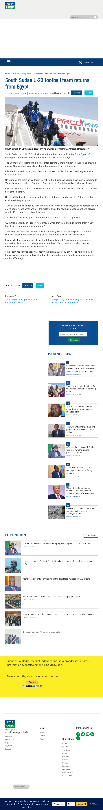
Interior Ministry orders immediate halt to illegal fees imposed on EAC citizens (56, 579)
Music (64, 753)
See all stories (90, 535)
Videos (65, 759)
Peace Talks (67, 775)
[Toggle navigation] (8, 61)
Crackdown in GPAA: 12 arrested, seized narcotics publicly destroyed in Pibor (80, 511)
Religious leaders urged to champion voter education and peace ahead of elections (59, 614)
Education (66, 769)
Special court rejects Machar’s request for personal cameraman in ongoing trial (80, 409)
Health (65, 763)
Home (17, 74)
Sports (28, 74)
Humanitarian (67, 772)
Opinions (66, 750)
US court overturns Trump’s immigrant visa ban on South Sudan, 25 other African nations (80, 491)
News (23, 74)
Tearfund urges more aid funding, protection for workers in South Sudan (80, 429)
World (42, 739)
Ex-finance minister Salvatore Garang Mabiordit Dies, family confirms (79, 470)
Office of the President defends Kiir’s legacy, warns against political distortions (80, 450)
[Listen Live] (80, 62)
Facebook (77, 93)
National (43, 732)
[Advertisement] (51, 39)
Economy (66, 766)
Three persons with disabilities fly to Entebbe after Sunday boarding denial (81, 389)
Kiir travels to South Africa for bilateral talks (41, 632)
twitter (89, 93)
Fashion (65, 756)
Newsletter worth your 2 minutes (73, 327)
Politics (65, 743)
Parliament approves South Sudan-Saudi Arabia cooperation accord (52, 596)
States (42, 736)
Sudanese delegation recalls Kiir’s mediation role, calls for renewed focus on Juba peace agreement (80, 368)
